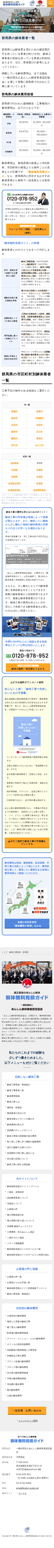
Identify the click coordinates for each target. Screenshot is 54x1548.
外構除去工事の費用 (16, 1355)
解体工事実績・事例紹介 (18, 1084)
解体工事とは (13, 1101)
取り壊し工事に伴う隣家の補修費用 (24, 1141)
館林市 (14, 431)
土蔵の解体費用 (14, 1395)
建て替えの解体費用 (16, 1327)
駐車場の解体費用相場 (17, 1333)
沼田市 (39, 425)
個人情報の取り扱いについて (20, 1220)
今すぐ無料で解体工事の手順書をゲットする (28, 842)
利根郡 (14, 476)
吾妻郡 (39, 470)
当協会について (14, 1203)
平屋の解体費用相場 (16, 1378)
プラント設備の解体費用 (18, 1361)
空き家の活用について (17, 1158)
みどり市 (39, 445)
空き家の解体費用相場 (17, 1372)
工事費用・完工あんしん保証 (20, 1232)
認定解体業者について (17, 1197)
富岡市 (39, 438)
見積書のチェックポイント (19, 1130)
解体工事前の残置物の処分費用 (21, 1136)
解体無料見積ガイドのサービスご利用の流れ (28, 1254)
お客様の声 (12, 1209)
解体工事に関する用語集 (18, 1164)
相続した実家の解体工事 (18, 1321)
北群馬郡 (14, 463)
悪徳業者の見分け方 (16, 1113)
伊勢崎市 (39, 418)
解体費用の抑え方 (15, 1124)
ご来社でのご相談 (15, 1237)
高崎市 (39, 411)
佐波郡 (39, 476)
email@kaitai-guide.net (27, 1488)
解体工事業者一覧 (15, 1090)
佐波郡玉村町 (14, 483)
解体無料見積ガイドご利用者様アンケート (27, 1288)
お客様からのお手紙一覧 (18, 1282)
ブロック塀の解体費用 (17, 1367)
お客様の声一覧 (14, 1276)
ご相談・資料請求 (15, 1192)
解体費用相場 (13, 1096)
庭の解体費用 (13, 1390)
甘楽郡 (14, 470)
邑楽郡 (39, 483)
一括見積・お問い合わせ (27, 1410)
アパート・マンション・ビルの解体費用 (26, 1338)
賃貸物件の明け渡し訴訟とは (20, 1153)
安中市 (14, 445)
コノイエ (22, 1493)
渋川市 (39, 431)
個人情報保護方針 (15, 1215)
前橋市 (14, 411)
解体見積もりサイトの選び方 (20, 1119)
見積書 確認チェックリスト (20, 1226)
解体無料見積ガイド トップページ (23, 1186)
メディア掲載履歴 (15, 1243)
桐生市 (14, 418)
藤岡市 (14, 438)
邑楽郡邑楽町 (39, 490)
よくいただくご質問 (28, 1420)
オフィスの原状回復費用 (18, 1344)
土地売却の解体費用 (16, 1315)
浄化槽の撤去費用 (15, 1384)
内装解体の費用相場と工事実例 (21, 1350)
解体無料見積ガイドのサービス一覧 (24, 1249)
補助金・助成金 (14, 1107)
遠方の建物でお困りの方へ (19, 1147)
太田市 (14, 425)
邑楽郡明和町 (14, 490)
